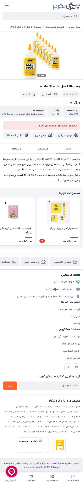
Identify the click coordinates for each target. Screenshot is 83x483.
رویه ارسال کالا (71, 344)
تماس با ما (73, 358)
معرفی (68, 148)
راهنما (76, 323)
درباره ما (74, 316)
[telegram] (67, 366)
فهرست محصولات (55, 27)
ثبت (10, 386)
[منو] (7, 6)
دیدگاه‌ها (16, 148)
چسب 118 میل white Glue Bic (26, 27)
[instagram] (76, 366)
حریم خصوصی (71, 351)
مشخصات (43, 148)
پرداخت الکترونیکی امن (66, 337)
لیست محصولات (70, 309)
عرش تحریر (74, 27)
